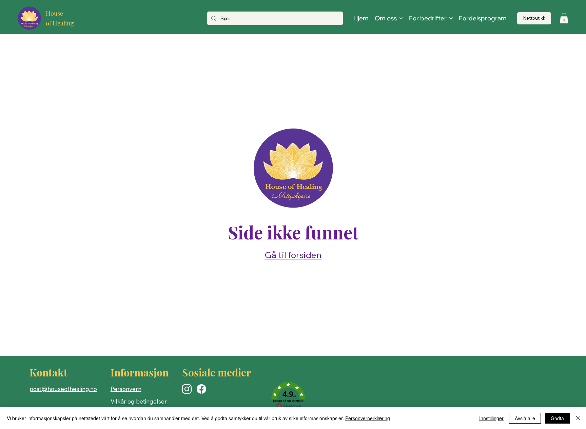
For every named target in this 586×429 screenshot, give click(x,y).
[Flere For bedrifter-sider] (451, 18)
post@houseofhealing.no (63, 388)
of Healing (60, 23)
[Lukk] (578, 418)
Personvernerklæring (367, 418)
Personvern (126, 388)
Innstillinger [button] (491, 418)
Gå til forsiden (293, 254)
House (54, 13)
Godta (557, 418)
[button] (564, 18)
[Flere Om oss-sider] (401, 18)
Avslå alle (525, 418)
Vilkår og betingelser (139, 401)
